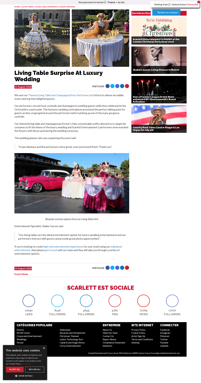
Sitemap (135, 342)
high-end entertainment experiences (63, 246)
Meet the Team (110, 333)
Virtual (20, 342)
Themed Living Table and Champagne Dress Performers (59, 95)
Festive (20, 329)
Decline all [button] (35, 369)
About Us (107, 329)
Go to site (193, 4)
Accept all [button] (14, 369)
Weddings (22, 339)
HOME (17, 7)
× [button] (44, 348)
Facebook (165, 329)
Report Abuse (109, 339)
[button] (107, 86)
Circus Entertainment (70, 345)
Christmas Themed (69, 336)
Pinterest (164, 336)
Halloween (65, 329)
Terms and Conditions (142, 339)
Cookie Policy (138, 333)
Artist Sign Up (138, 336)
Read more (26, 364)
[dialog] (25, 362)
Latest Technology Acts (71, 339)
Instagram (165, 333)
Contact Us (108, 336)
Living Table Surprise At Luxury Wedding (55, 7)
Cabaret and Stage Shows (72, 342)
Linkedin (164, 345)
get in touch (50, 250)
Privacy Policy (138, 329)
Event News (21, 274)
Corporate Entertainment (29, 336)
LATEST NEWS (27, 7)
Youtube (164, 342)
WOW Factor (23, 333)
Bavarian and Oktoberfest (72, 333)
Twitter (164, 339)
